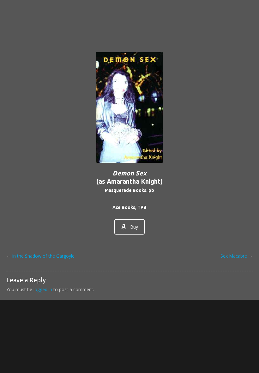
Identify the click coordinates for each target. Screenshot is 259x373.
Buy (134, 227)
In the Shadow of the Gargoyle (43, 256)
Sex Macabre (233, 256)
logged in (42, 289)
